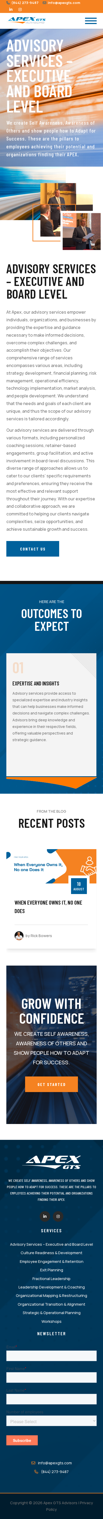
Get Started (52, 1084)
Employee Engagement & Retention (51, 1261)
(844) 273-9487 (25, 2)
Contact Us (33, 548)
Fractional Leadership (51, 1278)
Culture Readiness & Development (51, 1252)
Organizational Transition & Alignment (51, 1304)
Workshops (51, 1321)
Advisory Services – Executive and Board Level (51, 1244)
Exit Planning (51, 1269)
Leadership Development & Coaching (51, 1287)
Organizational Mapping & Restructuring (51, 1295)
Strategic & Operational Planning (52, 1312)
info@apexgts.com (63, 2)
